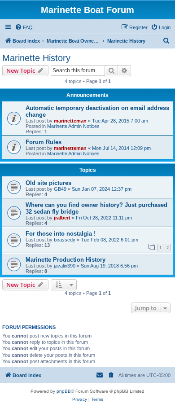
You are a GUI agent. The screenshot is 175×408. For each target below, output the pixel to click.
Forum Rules (43, 142)
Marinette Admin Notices (73, 126)
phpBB (64, 391)
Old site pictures (48, 183)
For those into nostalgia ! (61, 233)
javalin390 (64, 265)
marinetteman (70, 120)
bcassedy (64, 239)
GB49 (60, 189)
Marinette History (36, 58)
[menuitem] (24, 27)
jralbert (62, 217)
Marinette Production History (65, 259)
